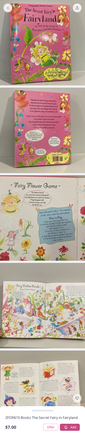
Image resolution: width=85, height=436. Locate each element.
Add (73, 427)
